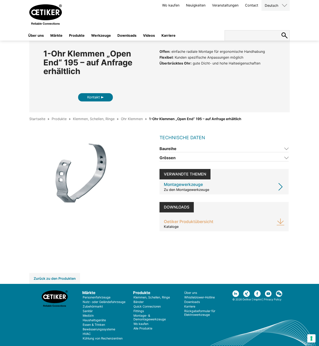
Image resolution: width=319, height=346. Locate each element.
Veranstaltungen (225, 5)
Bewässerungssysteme (99, 329)
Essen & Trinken (94, 324)
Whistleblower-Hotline (199, 297)
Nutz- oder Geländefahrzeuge (104, 302)
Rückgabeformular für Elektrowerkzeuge (199, 312)
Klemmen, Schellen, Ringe (94, 119)
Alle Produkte (142, 328)
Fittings (138, 311)
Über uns (36, 35)
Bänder (138, 302)
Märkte (56, 35)
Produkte (77, 35)
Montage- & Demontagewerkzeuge (149, 317)
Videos (149, 35)
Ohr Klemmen (132, 119)
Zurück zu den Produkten (55, 278)
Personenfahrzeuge (96, 297)
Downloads (126, 35)
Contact (251, 5)
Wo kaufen (170, 5)
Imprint (257, 299)
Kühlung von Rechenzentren (103, 338)
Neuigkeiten (196, 5)
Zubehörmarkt (93, 306)
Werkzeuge (101, 35)
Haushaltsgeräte (94, 320)
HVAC (87, 334)
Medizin (88, 315)
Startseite (37, 119)
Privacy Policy (272, 299)
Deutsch (271, 5)
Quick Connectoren (147, 306)
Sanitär (88, 311)
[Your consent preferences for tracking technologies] (311, 338)
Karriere (168, 35)
